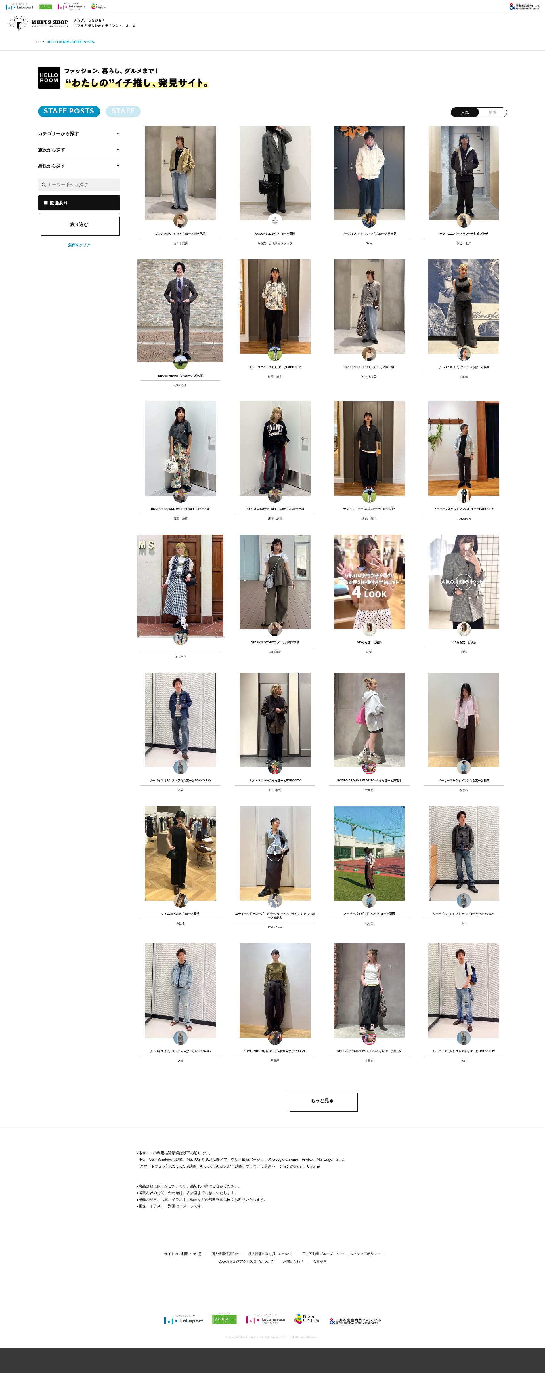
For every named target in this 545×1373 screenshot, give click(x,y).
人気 (465, 112)
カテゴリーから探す (58, 133)
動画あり (59, 203)
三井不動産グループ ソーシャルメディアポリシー (341, 1254)
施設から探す (51, 149)
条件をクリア (79, 245)
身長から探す (51, 165)
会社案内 (320, 1261)
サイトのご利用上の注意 (183, 1254)
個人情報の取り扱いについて (270, 1254)
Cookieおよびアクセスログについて (246, 1261)
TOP (37, 42)
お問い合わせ (293, 1261)
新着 (493, 112)
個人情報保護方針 (225, 1254)
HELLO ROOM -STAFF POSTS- (71, 42)
